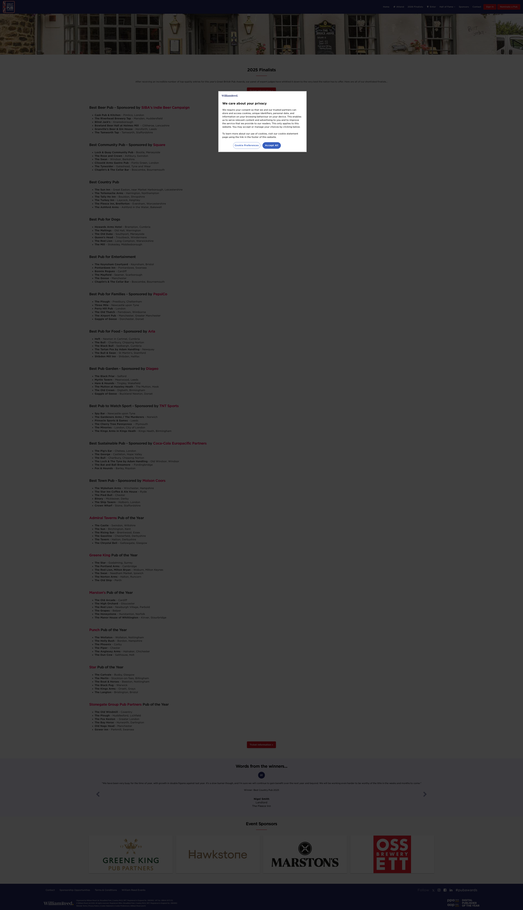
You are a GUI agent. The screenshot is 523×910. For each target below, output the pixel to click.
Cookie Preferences (247, 145)
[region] (262, 121)
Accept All (271, 145)
